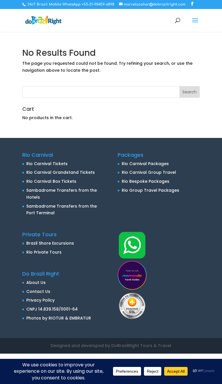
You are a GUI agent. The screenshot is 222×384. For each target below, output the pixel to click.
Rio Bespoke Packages (145, 181)
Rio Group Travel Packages (150, 190)
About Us (36, 282)
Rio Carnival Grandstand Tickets (60, 172)
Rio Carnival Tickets (47, 164)
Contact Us (38, 291)
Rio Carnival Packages (145, 164)
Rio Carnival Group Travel (149, 172)
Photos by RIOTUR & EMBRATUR (58, 318)
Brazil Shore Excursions (50, 243)
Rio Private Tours (44, 252)
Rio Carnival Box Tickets (51, 181)
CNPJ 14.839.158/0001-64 (52, 309)
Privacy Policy (40, 300)
